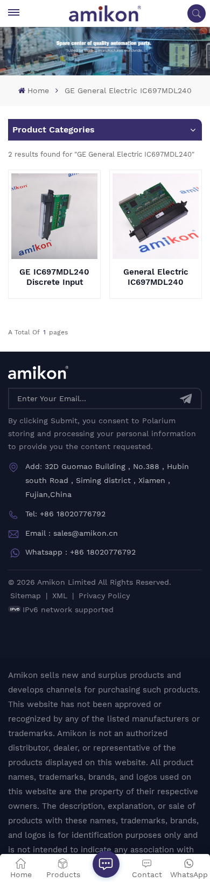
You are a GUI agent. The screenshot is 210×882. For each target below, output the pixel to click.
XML (59, 595)
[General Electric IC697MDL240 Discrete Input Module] (155, 216)
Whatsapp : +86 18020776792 (80, 552)
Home (37, 90)
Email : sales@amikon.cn (71, 533)
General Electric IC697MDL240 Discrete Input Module (155, 277)
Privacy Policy (104, 595)
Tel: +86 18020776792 (65, 513)
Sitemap (25, 595)
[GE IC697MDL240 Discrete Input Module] (54, 216)
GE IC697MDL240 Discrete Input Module (54, 277)
